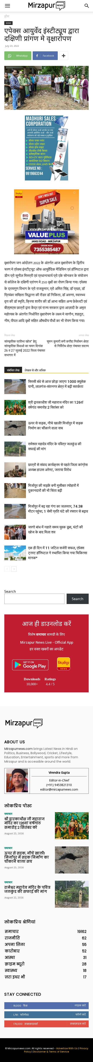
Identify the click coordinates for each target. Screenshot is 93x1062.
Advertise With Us (67, 1048)
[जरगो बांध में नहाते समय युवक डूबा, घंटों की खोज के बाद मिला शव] (15, 532)
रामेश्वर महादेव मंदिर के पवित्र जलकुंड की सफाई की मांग (27, 889)
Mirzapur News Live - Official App (46, 642)
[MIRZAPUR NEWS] (46, 723)
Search (10, 591)
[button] (7, 6)
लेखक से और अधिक (35, 370)
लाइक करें (80, 1005)
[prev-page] (7, 569)
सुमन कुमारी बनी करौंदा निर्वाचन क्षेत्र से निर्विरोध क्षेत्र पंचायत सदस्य (68, 343)
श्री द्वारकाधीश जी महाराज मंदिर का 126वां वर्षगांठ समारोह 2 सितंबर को (24, 823)
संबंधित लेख (13, 370)
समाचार (8, 22)
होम (6, 16)
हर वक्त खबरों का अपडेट (46, 649)
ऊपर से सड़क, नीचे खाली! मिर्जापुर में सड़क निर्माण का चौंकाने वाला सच (26, 857)
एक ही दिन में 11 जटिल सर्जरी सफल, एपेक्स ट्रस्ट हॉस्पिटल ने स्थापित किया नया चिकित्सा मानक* (57, 553)
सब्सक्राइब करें (78, 1023)
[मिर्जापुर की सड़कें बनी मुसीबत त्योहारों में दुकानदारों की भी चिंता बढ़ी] (15, 490)
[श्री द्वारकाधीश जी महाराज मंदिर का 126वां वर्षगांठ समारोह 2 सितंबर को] (15, 407)
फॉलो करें (80, 1014)
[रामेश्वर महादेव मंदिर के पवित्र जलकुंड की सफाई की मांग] (15, 449)
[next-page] (14, 569)
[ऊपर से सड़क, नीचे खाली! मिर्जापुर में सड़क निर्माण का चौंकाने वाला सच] (15, 428)
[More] (63, 55)
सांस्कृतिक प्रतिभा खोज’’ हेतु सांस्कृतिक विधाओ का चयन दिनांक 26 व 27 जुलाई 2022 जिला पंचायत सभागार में (24, 348)
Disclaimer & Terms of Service (51, 1051)
